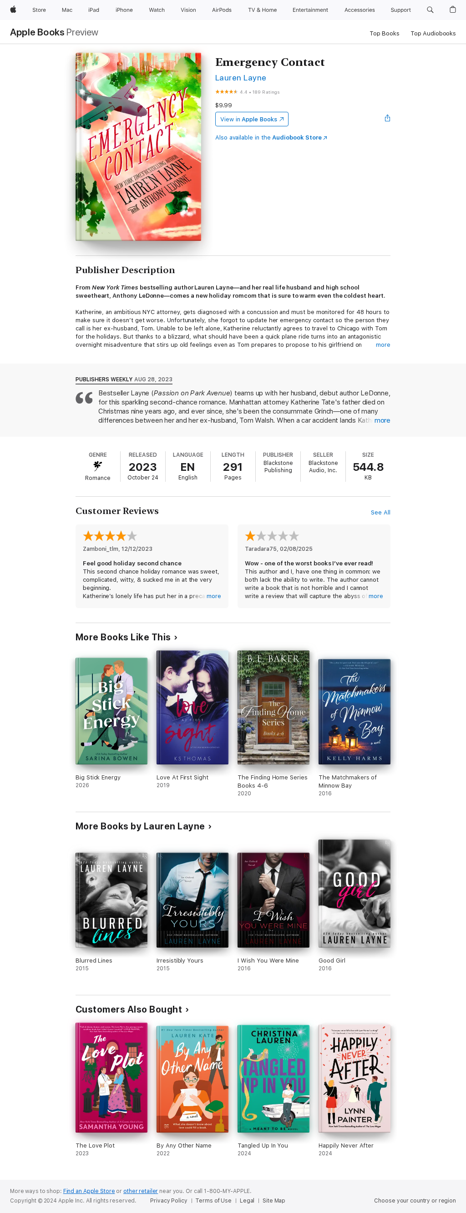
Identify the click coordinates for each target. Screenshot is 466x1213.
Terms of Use (213, 1201)
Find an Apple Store (89, 1191)
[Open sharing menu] (387, 119)
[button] (430, 10)
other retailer (140, 1191)
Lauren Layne (241, 77)
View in (248, 119)
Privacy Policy (168, 1201)
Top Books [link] (385, 33)
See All (380, 512)
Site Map (274, 1201)
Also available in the (268, 137)
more (383, 344)
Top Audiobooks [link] (433, 33)
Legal (247, 1201)
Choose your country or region (415, 1201)
